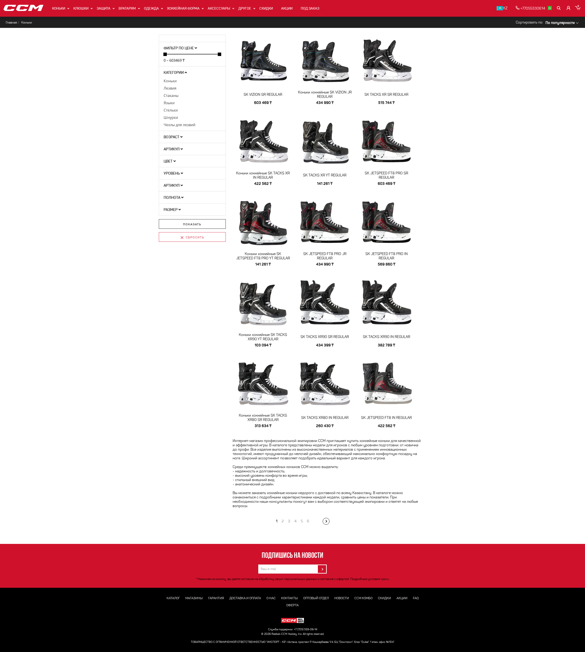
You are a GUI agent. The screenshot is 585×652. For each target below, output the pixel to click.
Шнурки (171, 117)
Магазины (194, 598)
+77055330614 (532, 8)
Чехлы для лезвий (179, 124)
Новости (341, 598)
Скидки (266, 8)
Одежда (151, 8)
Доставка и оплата (245, 598)
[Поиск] (559, 8)
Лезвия (170, 88)
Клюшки (80, 8)
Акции (286, 8)
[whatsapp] (549, 8)
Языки (169, 102)
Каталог (173, 598)
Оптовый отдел (316, 598)
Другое (244, 8)
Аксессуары (219, 8)
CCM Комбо (363, 598)
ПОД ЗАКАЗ (310, 8)
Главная (11, 22)
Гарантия (216, 598)
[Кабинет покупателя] (568, 8)
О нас (271, 598)
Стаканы (171, 95)
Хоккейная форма (183, 8)
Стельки (171, 110)
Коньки (58, 8)
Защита (103, 8)
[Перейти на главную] (23, 8)
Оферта (292, 605)
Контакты (289, 598)
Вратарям (127, 8)
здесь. (385, 579)
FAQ (416, 598)
